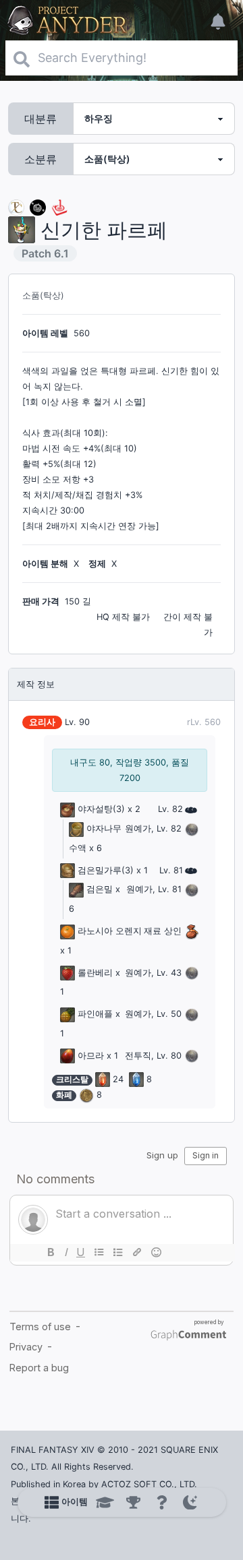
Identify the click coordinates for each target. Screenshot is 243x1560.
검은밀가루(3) (106, 870)
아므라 (91, 1056)
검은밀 (99, 889)
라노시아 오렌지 (110, 931)
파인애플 (95, 1014)
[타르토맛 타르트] (38, 206)
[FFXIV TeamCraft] (16, 206)
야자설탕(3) (101, 809)
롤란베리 (95, 973)
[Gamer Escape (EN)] (59, 206)
